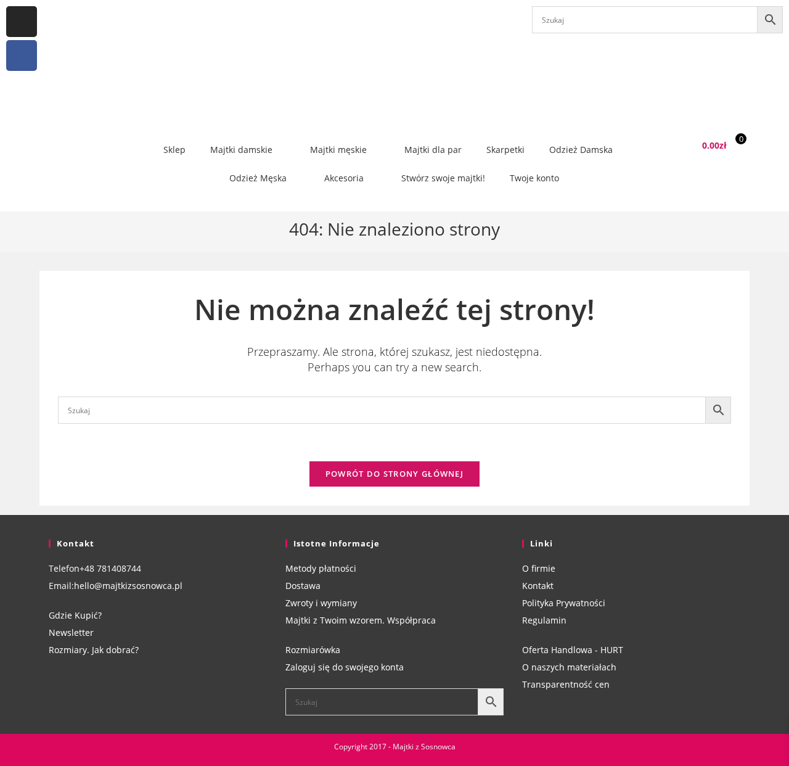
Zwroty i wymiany (321, 603)
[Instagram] (21, 21)
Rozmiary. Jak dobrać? (94, 650)
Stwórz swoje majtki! (443, 178)
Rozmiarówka (312, 650)
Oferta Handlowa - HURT (572, 650)
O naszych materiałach (569, 667)
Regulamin (544, 620)
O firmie (538, 568)
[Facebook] (21, 55)
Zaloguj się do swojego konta (344, 667)
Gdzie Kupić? (75, 615)
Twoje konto (534, 178)
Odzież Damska (581, 149)
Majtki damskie (241, 149)
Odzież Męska (258, 178)
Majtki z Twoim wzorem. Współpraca (360, 620)
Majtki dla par (433, 149)
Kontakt (538, 585)
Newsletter (71, 632)
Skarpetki (505, 149)
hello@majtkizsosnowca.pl (128, 585)
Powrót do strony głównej (394, 473)
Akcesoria (344, 178)
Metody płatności (320, 568)
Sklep (174, 149)
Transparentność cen (566, 684)
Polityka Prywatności (563, 603)
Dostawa (303, 585)
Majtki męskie (338, 149)
